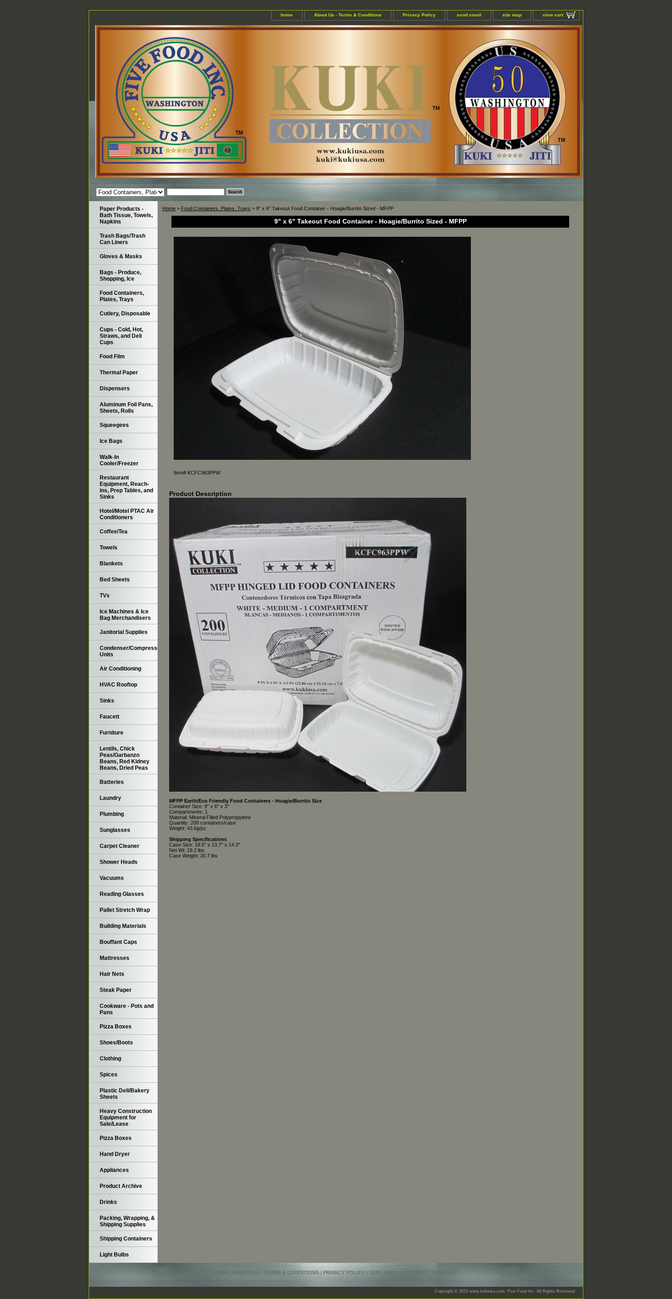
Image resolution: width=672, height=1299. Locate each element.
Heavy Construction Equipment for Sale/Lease (126, 1117)
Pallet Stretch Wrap (125, 910)
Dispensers (115, 388)
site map (512, 14)
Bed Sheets (115, 579)
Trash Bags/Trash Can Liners (122, 239)
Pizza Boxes (116, 1026)
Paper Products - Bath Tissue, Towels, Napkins (126, 215)
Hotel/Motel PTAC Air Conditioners (127, 514)
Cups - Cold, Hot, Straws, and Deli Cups (121, 336)
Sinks (107, 700)
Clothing (110, 1058)
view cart (553, 14)
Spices (108, 1074)
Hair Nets (112, 974)
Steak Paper (116, 990)
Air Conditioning (120, 668)
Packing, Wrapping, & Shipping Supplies (127, 1221)
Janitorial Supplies (124, 632)
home (287, 14)
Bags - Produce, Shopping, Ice (120, 275)
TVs (105, 595)
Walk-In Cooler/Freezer (119, 460)
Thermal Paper (119, 372)
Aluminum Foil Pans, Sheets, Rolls (126, 407)
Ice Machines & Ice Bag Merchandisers (125, 614)
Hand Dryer (115, 1154)
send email (469, 14)
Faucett (109, 716)
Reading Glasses (122, 894)
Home (169, 208)
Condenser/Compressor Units (129, 651)
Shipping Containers (126, 1238)
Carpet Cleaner (119, 846)
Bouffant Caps (118, 942)
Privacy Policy (419, 14)
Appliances (114, 1170)
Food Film (112, 356)
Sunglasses (115, 830)
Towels (108, 547)
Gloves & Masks (121, 256)
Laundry (110, 798)
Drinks (108, 1202)
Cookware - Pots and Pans (127, 1009)
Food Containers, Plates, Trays (216, 208)
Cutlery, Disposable (125, 313)
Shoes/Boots (116, 1042)
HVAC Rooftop (118, 684)
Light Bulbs (114, 1254)
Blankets (111, 563)
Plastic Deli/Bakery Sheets (124, 1093)
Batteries (112, 782)
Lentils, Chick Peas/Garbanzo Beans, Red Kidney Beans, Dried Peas (124, 758)
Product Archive (121, 1186)
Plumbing (112, 814)
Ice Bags (111, 441)
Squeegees (114, 425)
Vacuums (112, 878)
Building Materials (123, 926)
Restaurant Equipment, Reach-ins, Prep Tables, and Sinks (126, 487)
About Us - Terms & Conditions (348, 14)
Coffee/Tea (114, 531)
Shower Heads (119, 862)
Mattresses (114, 958)
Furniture (111, 732)
